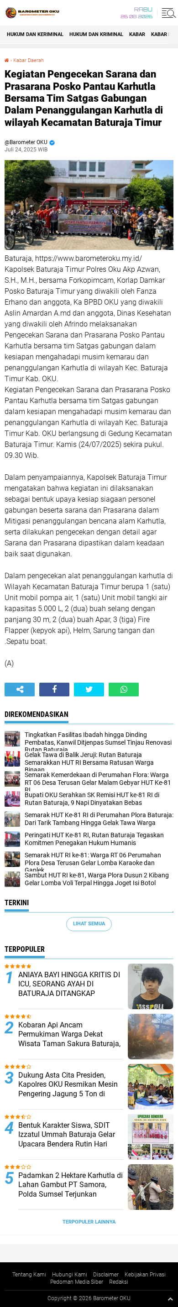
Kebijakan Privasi (145, 1274)
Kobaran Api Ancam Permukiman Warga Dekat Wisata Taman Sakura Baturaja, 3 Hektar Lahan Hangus (69, 1039)
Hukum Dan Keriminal (35, 34)
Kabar (137, 34)
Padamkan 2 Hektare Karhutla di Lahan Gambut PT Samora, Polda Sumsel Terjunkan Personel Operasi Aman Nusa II (70, 1189)
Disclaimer (106, 1274)
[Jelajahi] (167, 13)
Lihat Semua (89, 924)
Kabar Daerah (28, 60)
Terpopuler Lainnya (89, 1222)
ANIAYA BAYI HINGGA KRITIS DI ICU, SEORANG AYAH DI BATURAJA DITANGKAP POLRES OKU (69, 988)
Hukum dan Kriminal (96, 34)
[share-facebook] (54, 689)
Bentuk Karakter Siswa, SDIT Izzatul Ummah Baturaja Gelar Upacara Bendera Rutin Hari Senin (66, 1139)
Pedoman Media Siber (76, 1282)
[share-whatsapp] (124, 689)
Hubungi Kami (69, 1274)
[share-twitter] (89, 689)
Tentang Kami (29, 1274)
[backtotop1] (170, 1299)
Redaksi (118, 1282)
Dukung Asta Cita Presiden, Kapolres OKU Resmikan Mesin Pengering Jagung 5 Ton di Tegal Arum (68, 1089)
